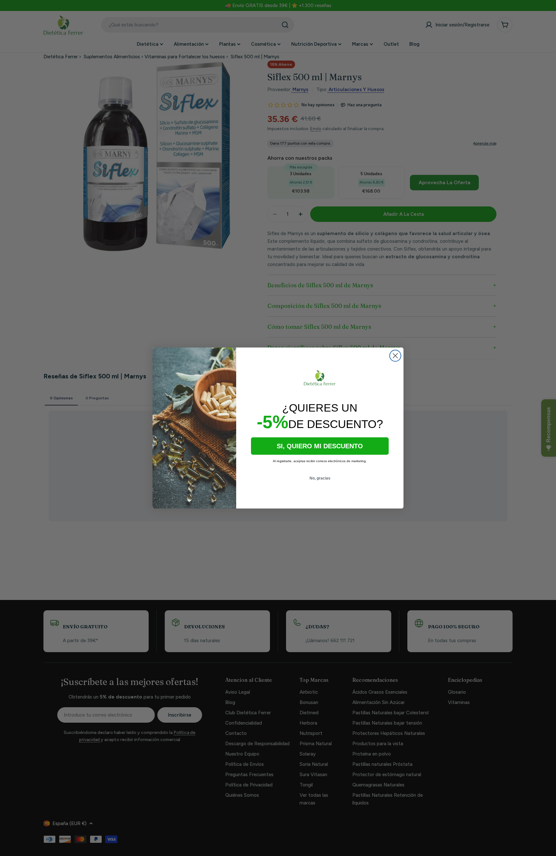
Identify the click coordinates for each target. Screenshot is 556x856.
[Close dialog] (395, 355)
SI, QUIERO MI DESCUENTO (320, 446)
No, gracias (320, 478)
